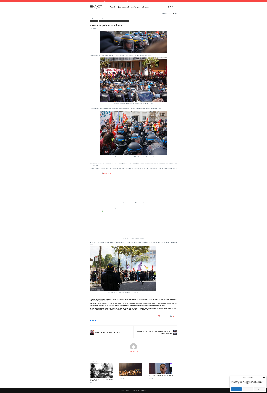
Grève (116, 21)
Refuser (248, 389)
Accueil (91, 18)
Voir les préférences (259, 389)
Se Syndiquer (145, 7)
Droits (112, 21)
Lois (119, 21)
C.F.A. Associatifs (94, 21)
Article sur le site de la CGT (96, 312)
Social (95, 18)
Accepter (236, 389)
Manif (123, 21)
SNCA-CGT (96, 6)
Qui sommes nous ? (123, 7)
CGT (100, 21)
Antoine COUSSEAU (133, 351)
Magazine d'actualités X (141, 390)
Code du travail (105, 21)
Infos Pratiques (135, 7)
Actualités (113, 7)
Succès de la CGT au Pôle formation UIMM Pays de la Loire (131, 377)
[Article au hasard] (173, 13)
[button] (264, 377)
